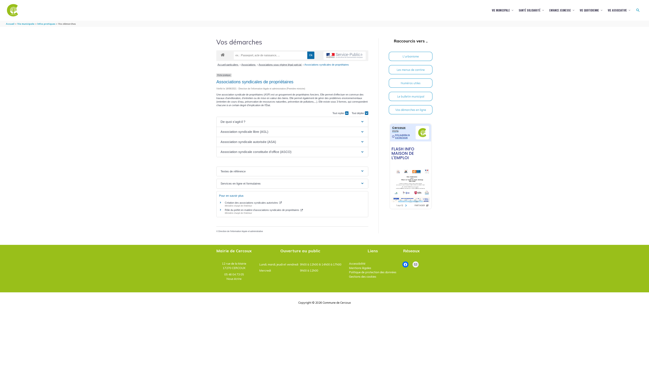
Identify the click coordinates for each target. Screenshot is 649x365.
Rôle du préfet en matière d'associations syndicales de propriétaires (262, 210)
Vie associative (617, 10)
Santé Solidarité (529, 10)
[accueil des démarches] (222, 54)
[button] (638, 10)
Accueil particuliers (228, 64)
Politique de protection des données (372, 272)
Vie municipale (501, 10)
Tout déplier (358, 113)
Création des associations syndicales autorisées (252, 202)
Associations (248, 64)
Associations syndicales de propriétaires (326, 64)
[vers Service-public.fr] (344, 56)
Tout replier (338, 113)
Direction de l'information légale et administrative (240, 231)
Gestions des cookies (362, 276)
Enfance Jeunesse (560, 10)
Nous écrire (234, 279)
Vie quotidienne (589, 10)
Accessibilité (357, 263)
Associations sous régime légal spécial (280, 64)
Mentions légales (360, 268)
